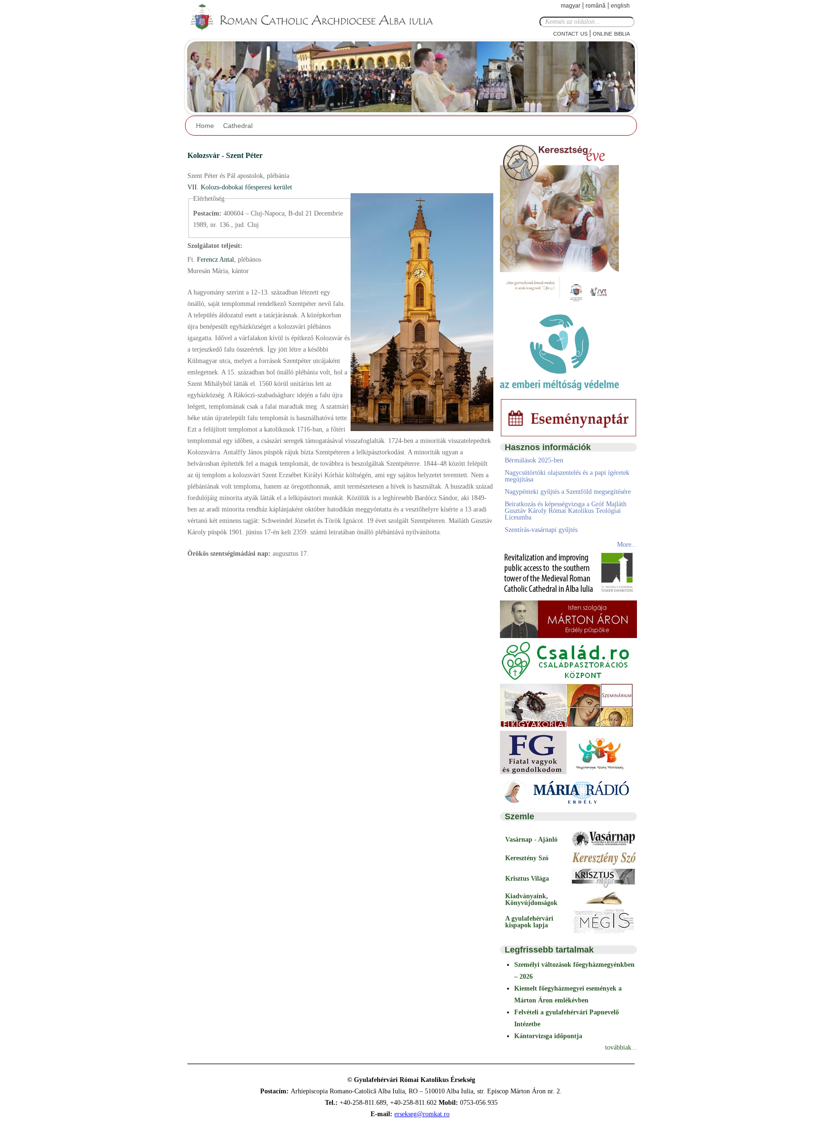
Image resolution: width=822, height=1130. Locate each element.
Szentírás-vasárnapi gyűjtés (541, 529)
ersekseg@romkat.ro (422, 1114)
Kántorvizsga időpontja (548, 1036)
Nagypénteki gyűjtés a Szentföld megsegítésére (568, 491)
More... (627, 544)
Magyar (570, 5)
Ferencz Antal (214, 259)
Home (205, 125)
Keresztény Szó (526, 858)
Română (596, 5)
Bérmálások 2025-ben (534, 460)
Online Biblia (611, 33)
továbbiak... (621, 1047)
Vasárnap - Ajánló (531, 839)
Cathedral (238, 125)
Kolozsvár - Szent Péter (225, 155)
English (620, 5)
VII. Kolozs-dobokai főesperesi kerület (239, 187)
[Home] (318, 18)
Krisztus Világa (527, 878)
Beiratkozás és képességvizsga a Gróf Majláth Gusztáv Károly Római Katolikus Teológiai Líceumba (565, 511)
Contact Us (570, 33)
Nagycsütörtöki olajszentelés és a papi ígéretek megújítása (567, 476)
